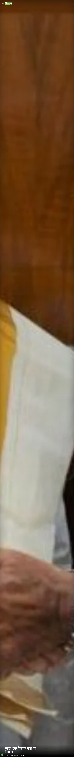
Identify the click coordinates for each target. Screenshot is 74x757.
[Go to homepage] (8, 3)
